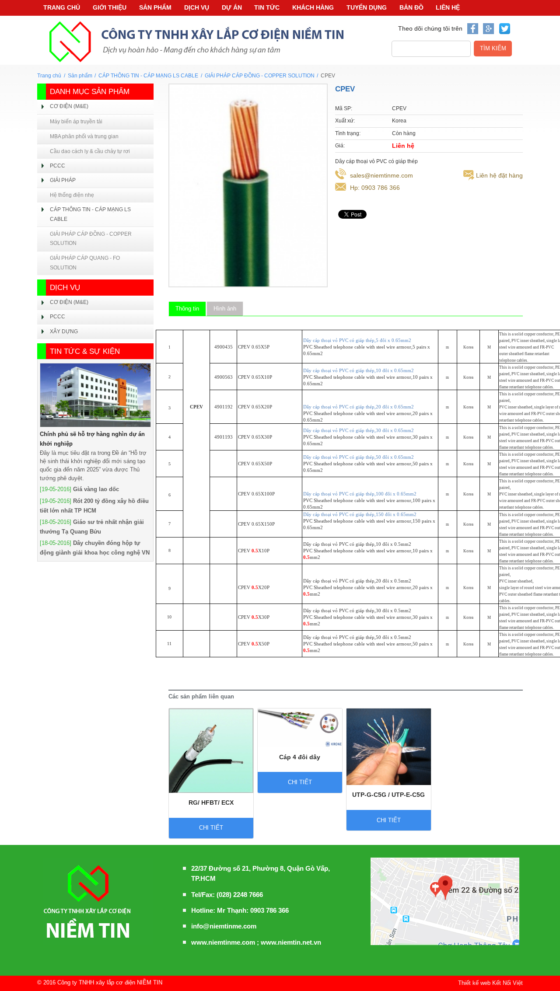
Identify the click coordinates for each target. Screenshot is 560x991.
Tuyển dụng (366, 7)
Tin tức (267, 7)
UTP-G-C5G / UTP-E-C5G (388, 794)
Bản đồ (411, 7)
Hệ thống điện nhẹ (72, 195)
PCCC (57, 165)
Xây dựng (64, 331)
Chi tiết (211, 827)
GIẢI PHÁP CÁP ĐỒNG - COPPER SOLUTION (260, 75)
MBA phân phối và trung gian (84, 136)
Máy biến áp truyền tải (76, 121)
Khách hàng (313, 7)
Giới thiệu (109, 7)
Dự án (232, 7)
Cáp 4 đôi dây (299, 757)
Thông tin (187, 308)
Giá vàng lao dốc (96, 489)
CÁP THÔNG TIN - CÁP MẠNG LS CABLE (148, 75)
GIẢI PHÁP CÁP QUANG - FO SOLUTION (85, 262)
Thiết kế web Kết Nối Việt (490, 983)
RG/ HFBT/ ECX (211, 802)
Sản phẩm (155, 7)
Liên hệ (448, 7)
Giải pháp (63, 180)
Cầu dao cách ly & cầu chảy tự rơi (90, 151)
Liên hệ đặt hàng (499, 175)
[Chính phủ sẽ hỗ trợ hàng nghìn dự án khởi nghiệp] (95, 395)
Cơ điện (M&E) (69, 106)
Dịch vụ (196, 7)
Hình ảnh (225, 308)
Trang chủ (61, 7)
